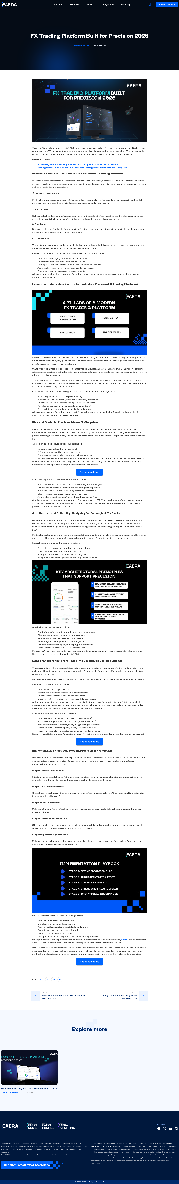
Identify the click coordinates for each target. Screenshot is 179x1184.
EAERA (124, 940)
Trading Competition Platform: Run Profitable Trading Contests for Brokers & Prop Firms (83, 168)
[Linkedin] (176, 1128)
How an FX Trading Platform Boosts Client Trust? (29, 1089)
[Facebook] (158, 1128)
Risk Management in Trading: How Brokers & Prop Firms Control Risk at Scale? (77, 165)
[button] (41, 979)
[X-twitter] (164, 1128)
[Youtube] (170, 1128)
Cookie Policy (105, 1146)
